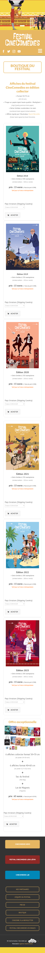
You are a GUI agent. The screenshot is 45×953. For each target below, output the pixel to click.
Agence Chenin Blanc (26, 944)
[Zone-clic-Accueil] (22, 8)
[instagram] (13, 51)
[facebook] (3, 51)
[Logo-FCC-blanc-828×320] (22, 33)
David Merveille (34, 114)
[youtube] (19, 51)
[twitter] (8, 51)
